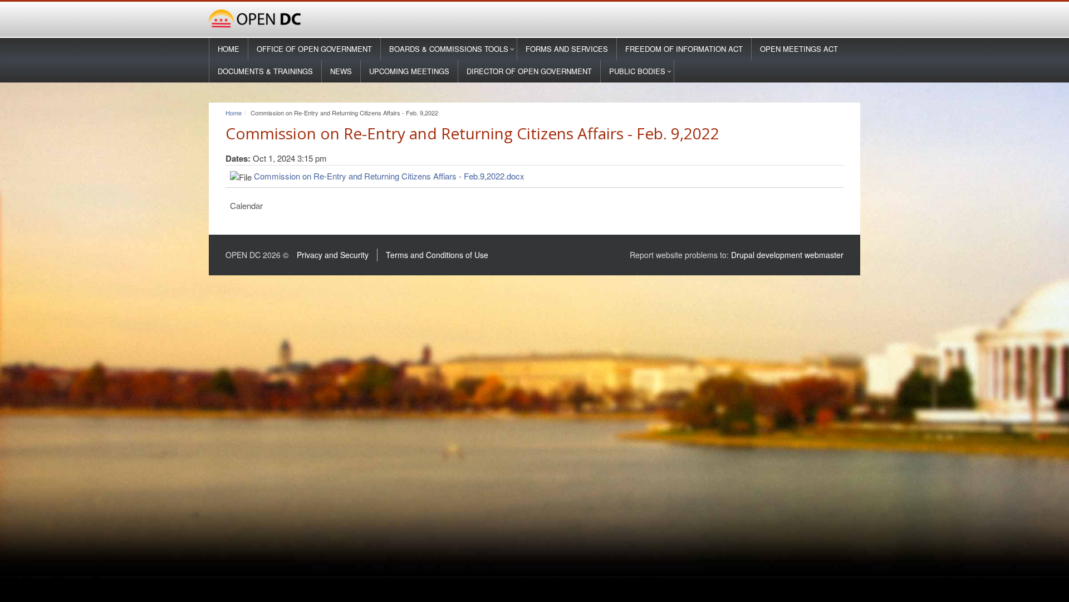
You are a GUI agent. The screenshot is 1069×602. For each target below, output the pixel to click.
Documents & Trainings (265, 71)
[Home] (534, 19)
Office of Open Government (314, 48)
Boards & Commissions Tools (448, 48)
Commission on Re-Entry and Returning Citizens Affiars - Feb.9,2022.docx (389, 176)
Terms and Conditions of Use (437, 254)
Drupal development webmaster (787, 254)
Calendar (246, 205)
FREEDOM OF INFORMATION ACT (684, 48)
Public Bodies (637, 71)
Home (228, 48)
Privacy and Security (333, 254)
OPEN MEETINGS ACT (799, 48)
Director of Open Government (529, 71)
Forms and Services (567, 48)
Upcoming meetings (409, 71)
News (341, 71)
